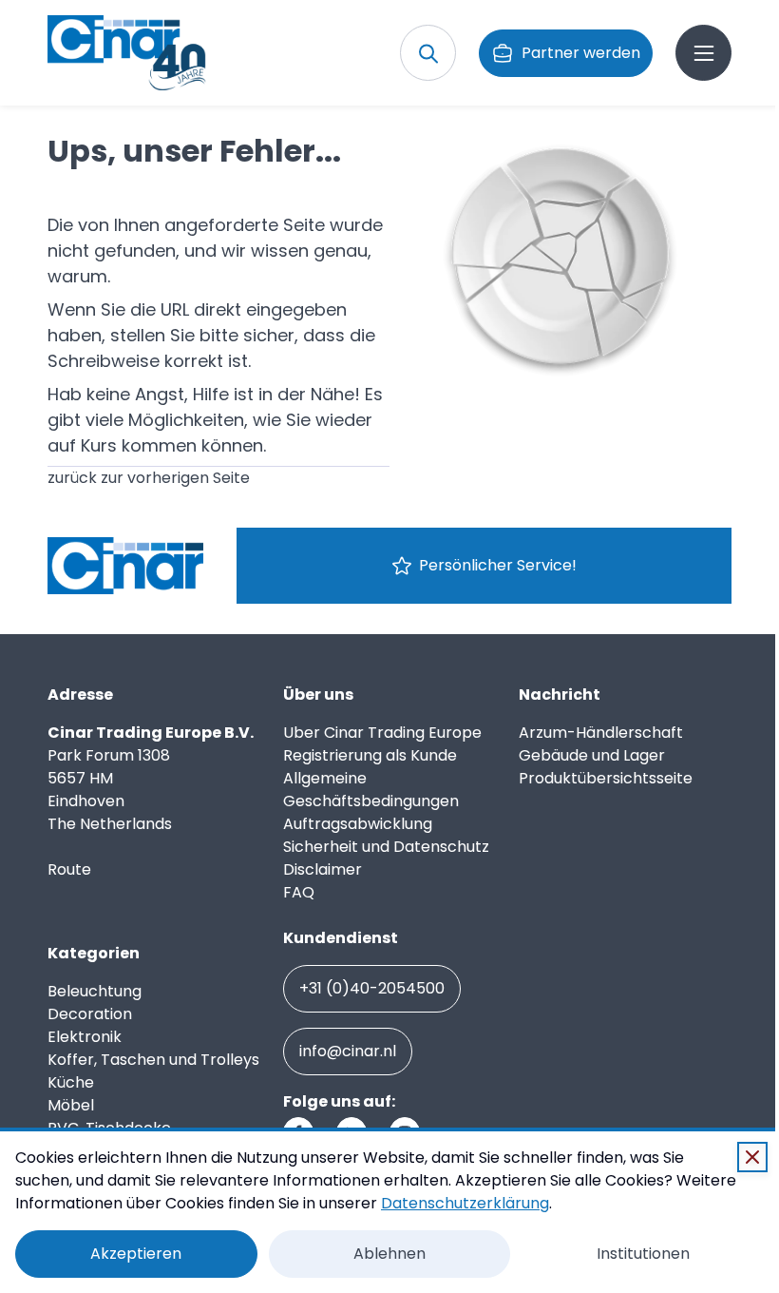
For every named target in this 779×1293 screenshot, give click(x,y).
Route (69, 869)
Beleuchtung (95, 991)
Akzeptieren (135, 1253)
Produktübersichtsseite (606, 778)
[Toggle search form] (428, 53)
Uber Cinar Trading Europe (382, 732)
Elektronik (85, 1037)
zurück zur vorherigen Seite (149, 478)
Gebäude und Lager (592, 755)
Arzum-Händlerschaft (601, 732)
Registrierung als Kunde (370, 755)
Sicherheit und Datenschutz (386, 847)
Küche (71, 1082)
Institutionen (643, 1253)
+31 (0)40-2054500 (372, 988)
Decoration (90, 1014)
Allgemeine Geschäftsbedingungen (371, 789)
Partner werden (581, 53)
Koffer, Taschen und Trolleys (153, 1060)
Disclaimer (322, 869)
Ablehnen (389, 1253)
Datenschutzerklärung (465, 1203)
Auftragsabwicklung (357, 824)
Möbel (71, 1105)
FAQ (298, 892)
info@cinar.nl (347, 1051)
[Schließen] (752, 1157)
